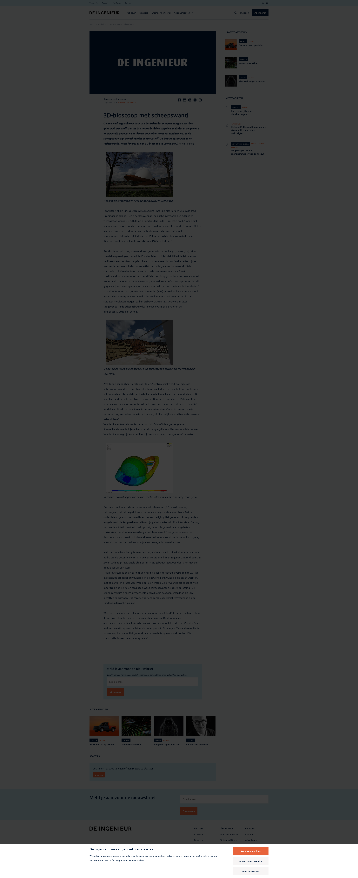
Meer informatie (250, 871)
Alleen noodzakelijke (250, 861)
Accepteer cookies (251, 851)
